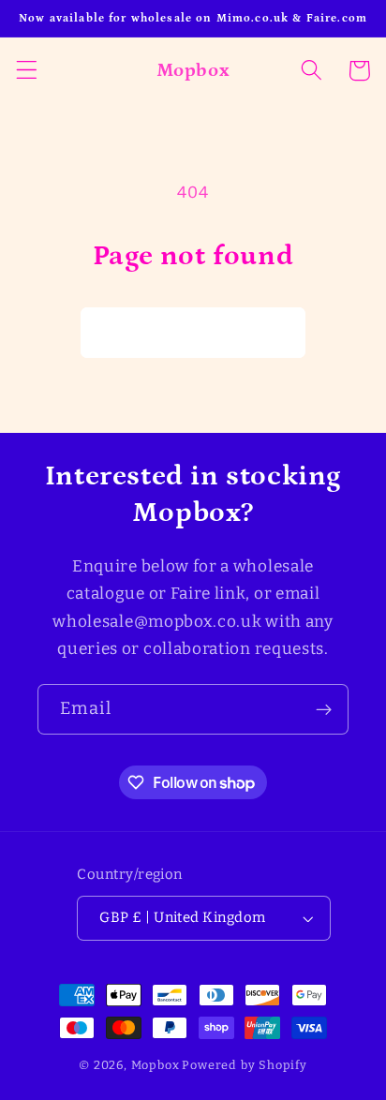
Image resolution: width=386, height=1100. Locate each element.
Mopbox (155, 1065)
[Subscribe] (324, 709)
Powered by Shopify (244, 1065)
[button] (27, 71)
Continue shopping (193, 332)
